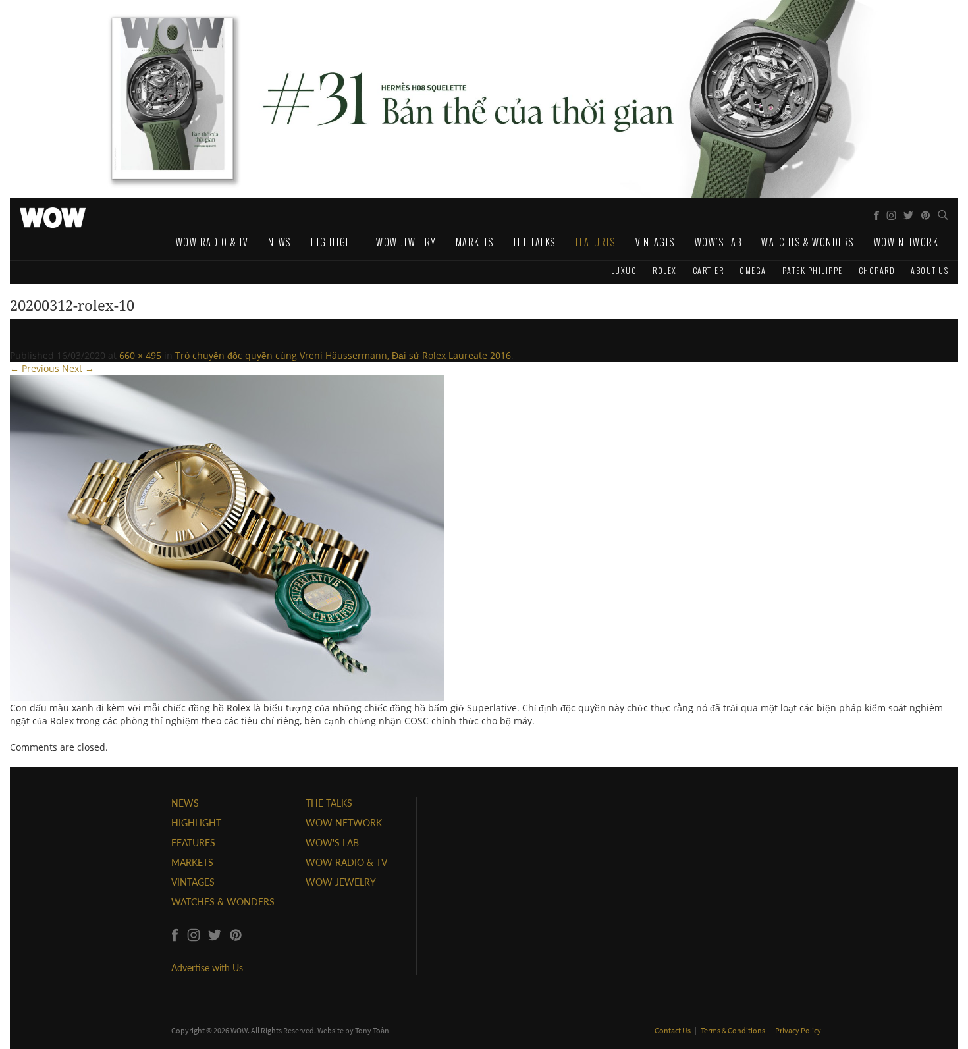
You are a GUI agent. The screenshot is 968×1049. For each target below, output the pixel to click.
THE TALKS (329, 803)
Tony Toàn (372, 1030)
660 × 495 (140, 355)
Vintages (655, 242)
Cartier (708, 270)
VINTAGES (193, 882)
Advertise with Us (207, 967)
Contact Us (673, 1030)
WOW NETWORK (344, 822)
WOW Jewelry (406, 242)
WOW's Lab (718, 242)
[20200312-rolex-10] (227, 537)
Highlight (334, 242)
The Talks (534, 242)
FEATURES (193, 842)
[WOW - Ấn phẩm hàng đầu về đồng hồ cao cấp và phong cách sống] (52, 214)
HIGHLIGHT (196, 822)
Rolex (665, 270)
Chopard (877, 270)
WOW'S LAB (332, 842)
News (279, 242)
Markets (475, 242)
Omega (752, 270)
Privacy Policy (798, 1030)
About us (929, 270)
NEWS (185, 803)
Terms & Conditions (733, 1030)
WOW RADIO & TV (346, 862)
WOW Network (906, 242)
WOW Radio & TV (212, 242)
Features (596, 242)
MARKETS (192, 862)
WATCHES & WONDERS (223, 901)
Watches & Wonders (807, 242)
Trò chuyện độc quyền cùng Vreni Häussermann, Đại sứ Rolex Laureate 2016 (343, 355)
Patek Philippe (812, 270)
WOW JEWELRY (341, 882)
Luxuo (624, 270)
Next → (78, 368)
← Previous (34, 368)
